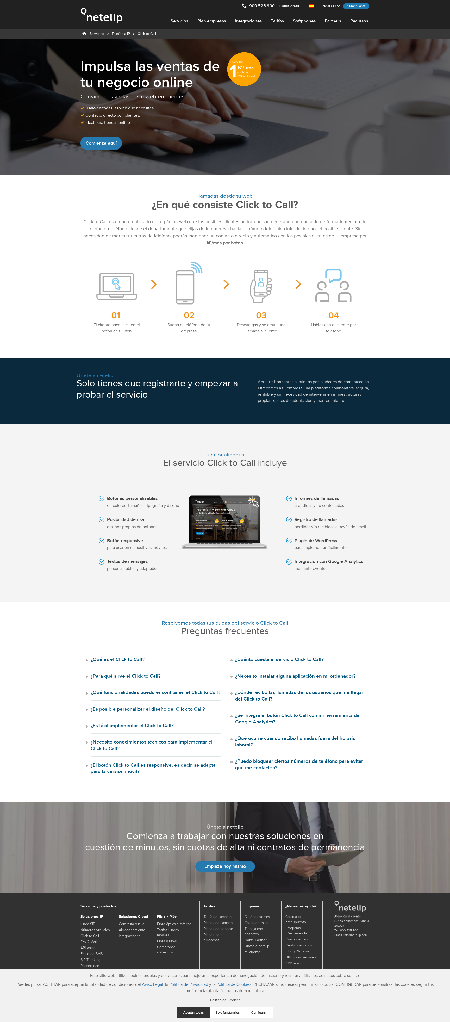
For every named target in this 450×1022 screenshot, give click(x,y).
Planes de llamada (218, 923)
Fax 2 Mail (88, 942)
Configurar (259, 1013)
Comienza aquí (101, 143)
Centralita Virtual (132, 924)
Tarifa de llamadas (218, 917)
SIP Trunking (90, 960)
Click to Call (89, 936)
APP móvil (293, 963)
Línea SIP (87, 924)
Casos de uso (296, 939)
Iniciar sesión (331, 6)
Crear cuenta (356, 6)
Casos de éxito (256, 923)
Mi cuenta (252, 952)
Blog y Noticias (297, 951)
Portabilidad (89, 966)
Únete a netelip (257, 946)
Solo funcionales (228, 1013)
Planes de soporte (218, 929)
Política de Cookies (233, 984)
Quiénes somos (257, 917)
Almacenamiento (132, 930)
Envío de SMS (91, 954)
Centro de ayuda (298, 945)
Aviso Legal (152, 984)
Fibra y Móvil (167, 941)
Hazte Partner (256, 940)
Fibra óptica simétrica (174, 924)
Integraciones (248, 21)
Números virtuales (95, 930)
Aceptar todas (193, 1013)
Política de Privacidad (188, 984)
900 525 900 (274, 6)
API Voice (88, 948)
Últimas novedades (300, 957)
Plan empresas (211, 21)
